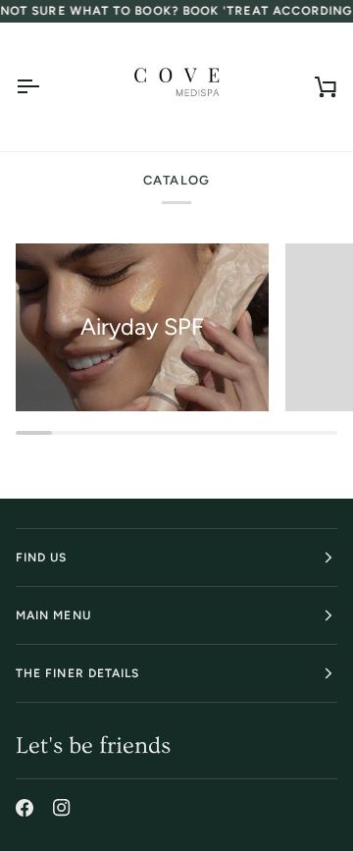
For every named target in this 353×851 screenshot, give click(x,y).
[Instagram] (62, 808)
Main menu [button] (53, 615)
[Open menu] (45, 87)
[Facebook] (24, 808)
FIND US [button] (42, 557)
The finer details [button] (77, 673)
